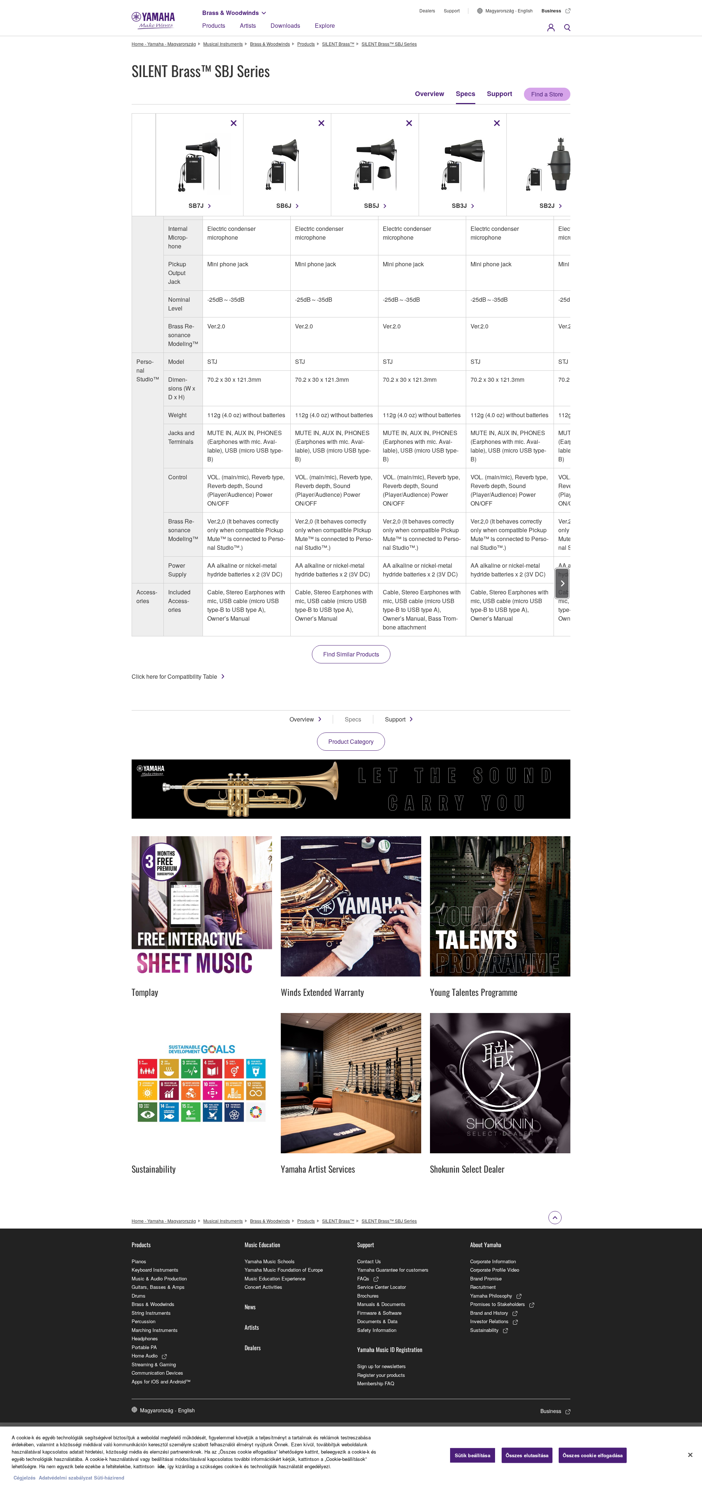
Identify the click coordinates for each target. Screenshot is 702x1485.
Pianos (139, 1261)
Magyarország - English (509, 10)
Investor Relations (489, 1321)
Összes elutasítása (527, 1455)
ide (161, 1465)
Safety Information (376, 1329)
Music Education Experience (275, 1278)
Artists (248, 25)
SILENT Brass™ (338, 44)
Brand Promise (486, 1278)
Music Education (262, 1244)
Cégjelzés (24, 1477)
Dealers (427, 10)
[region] (351, 1456)
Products (213, 25)
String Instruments (151, 1312)
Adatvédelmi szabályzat (65, 1477)
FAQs (363, 1278)
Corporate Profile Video (494, 1269)
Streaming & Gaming (154, 1364)
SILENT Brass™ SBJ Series (389, 44)
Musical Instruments (223, 44)
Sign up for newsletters (381, 1366)
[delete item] (233, 123)
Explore (325, 25)
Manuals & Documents (381, 1304)
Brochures (368, 1295)
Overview (429, 93)
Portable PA (144, 1347)
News (250, 1306)
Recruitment (483, 1286)
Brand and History (489, 1312)
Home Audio (145, 1355)
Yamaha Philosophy (491, 1295)
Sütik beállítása (472, 1455)
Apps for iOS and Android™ (161, 1381)
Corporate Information (493, 1261)
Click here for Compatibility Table (174, 676)
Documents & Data (377, 1321)
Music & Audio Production (159, 1278)
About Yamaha (485, 1244)
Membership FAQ (375, 1383)
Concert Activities (263, 1286)
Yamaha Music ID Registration (389, 1349)
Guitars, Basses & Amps (158, 1286)
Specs (465, 93)
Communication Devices (157, 1372)
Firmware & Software (379, 1312)
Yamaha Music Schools (270, 1261)
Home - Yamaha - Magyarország (164, 44)
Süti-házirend (109, 1477)
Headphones (145, 1338)
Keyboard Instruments (155, 1269)
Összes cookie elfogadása (593, 1455)
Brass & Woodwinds (230, 12)
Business (551, 10)
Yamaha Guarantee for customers (393, 1269)
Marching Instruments (155, 1329)
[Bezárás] (690, 1455)
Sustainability (484, 1329)
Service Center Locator (381, 1286)
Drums (139, 1295)
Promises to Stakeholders (497, 1304)
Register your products (381, 1374)
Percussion (143, 1321)
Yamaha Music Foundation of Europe (284, 1269)
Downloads (285, 25)
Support (452, 10)
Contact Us (369, 1261)
